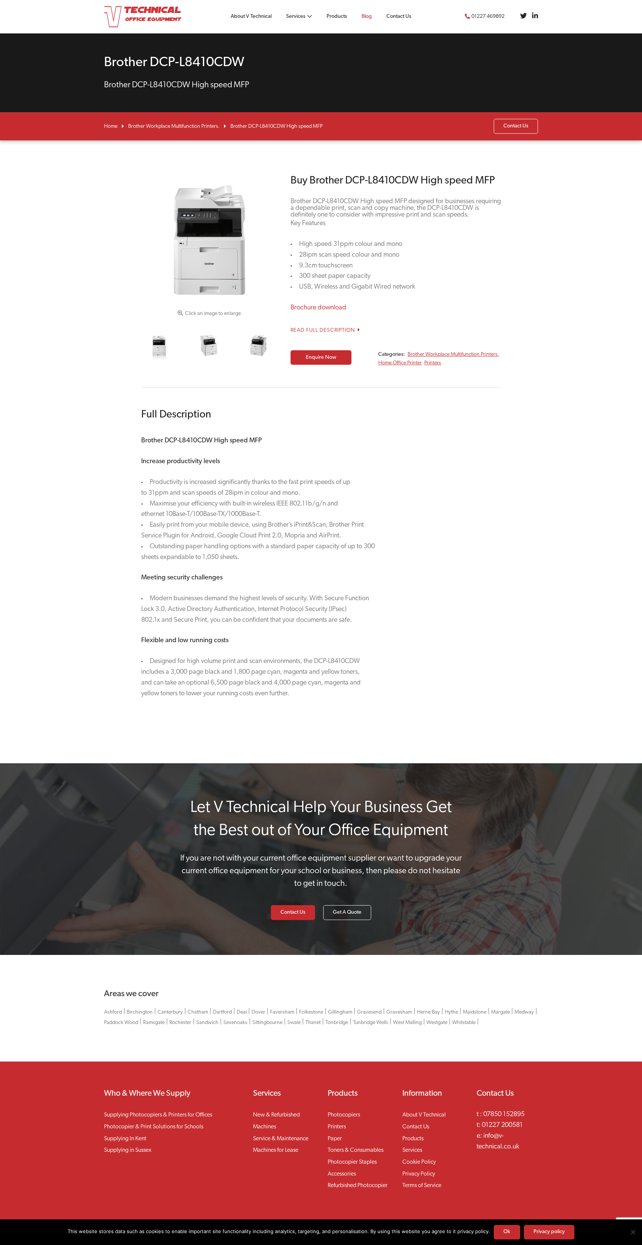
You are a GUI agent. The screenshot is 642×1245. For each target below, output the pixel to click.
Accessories (342, 1174)
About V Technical (251, 16)
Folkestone (311, 1012)
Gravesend (369, 1012)
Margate (500, 1012)
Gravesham (399, 1012)
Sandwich (207, 1022)
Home (110, 126)
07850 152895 (504, 1114)
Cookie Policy (419, 1162)
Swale (294, 1022)
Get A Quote (347, 912)
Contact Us (398, 16)
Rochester (180, 1022)
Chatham (198, 1012)
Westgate (437, 1022)
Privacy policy (549, 1232)
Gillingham (340, 1012)
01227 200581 (502, 1125)
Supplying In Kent (125, 1139)
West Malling (407, 1022)
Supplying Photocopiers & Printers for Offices (158, 1115)
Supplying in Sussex (127, 1150)
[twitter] (523, 16)
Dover (258, 1012)
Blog (366, 16)
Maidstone (474, 1012)
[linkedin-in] (535, 16)
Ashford (113, 1012)
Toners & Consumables (355, 1150)
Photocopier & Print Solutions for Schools (153, 1127)
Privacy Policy (418, 1174)
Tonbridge (336, 1022)
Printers (432, 363)
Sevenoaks (235, 1022)
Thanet (313, 1022)
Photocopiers (344, 1115)
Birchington (140, 1012)
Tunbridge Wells (370, 1022)
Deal (242, 1012)
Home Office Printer (400, 363)
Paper (335, 1139)
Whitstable (464, 1022)
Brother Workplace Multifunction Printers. (174, 126)
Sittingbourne (267, 1022)
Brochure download (318, 308)
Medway (524, 1012)
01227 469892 (488, 16)
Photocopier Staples (352, 1162)
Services (295, 16)
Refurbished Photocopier (358, 1186)
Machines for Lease (275, 1150)
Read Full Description (324, 330)
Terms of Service (421, 1186)
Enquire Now (321, 357)
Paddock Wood (121, 1022)
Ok (506, 1232)
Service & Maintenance (280, 1139)
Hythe (451, 1012)
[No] (632, 1232)
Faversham (282, 1012)
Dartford (222, 1012)
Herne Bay (428, 1012)
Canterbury (170, 1012)
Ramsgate (154, 1022)
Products (337, 16)
